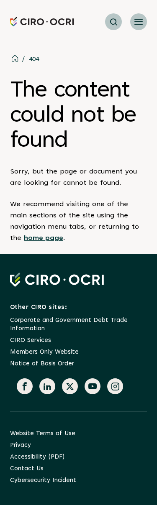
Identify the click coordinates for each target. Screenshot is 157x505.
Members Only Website (44, 352)
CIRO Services (30, 340)
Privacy (20, 445)
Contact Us (27, 469)
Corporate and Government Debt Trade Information (69, 324)
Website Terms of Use (42, 434)
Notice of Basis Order (42, 364)
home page (43, 238)
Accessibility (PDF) (37, 457)
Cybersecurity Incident (43, 480)
